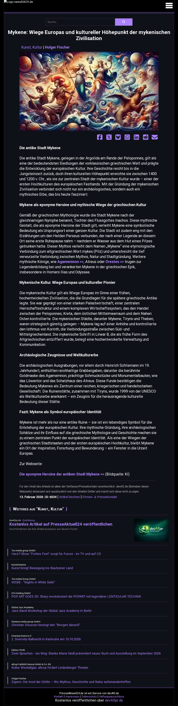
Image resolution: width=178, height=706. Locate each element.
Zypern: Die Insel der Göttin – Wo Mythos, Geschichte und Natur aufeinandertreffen (71, 682)
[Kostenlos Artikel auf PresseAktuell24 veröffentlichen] (151, 540)
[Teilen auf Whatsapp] (127, 137)
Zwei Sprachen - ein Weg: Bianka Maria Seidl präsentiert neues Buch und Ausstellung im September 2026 (86, 653)
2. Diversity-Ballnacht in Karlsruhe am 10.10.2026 (46, 639)
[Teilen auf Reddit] (145, 137)
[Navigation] (169, 5)
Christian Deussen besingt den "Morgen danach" (45, 625)
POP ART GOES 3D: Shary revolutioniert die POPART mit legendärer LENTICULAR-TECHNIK (76, 596)
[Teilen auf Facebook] (100, 137)
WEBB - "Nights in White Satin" (33, 582)
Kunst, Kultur (31, 47)
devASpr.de (114, 700)
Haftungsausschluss (111, 696)
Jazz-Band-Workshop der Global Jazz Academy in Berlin (51, 611)
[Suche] (123, 22)
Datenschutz (89, 696)
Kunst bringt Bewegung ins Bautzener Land (42, 568)
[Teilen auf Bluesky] (118, 137)
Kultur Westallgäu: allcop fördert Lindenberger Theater (49, 668)
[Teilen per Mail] (155, 137)
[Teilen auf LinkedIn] (136, 137)
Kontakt (58, 696)
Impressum (72, 696)
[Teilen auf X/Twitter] (109, 137)
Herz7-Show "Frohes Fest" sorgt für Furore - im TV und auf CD (56, 554)
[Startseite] (89, 1)
